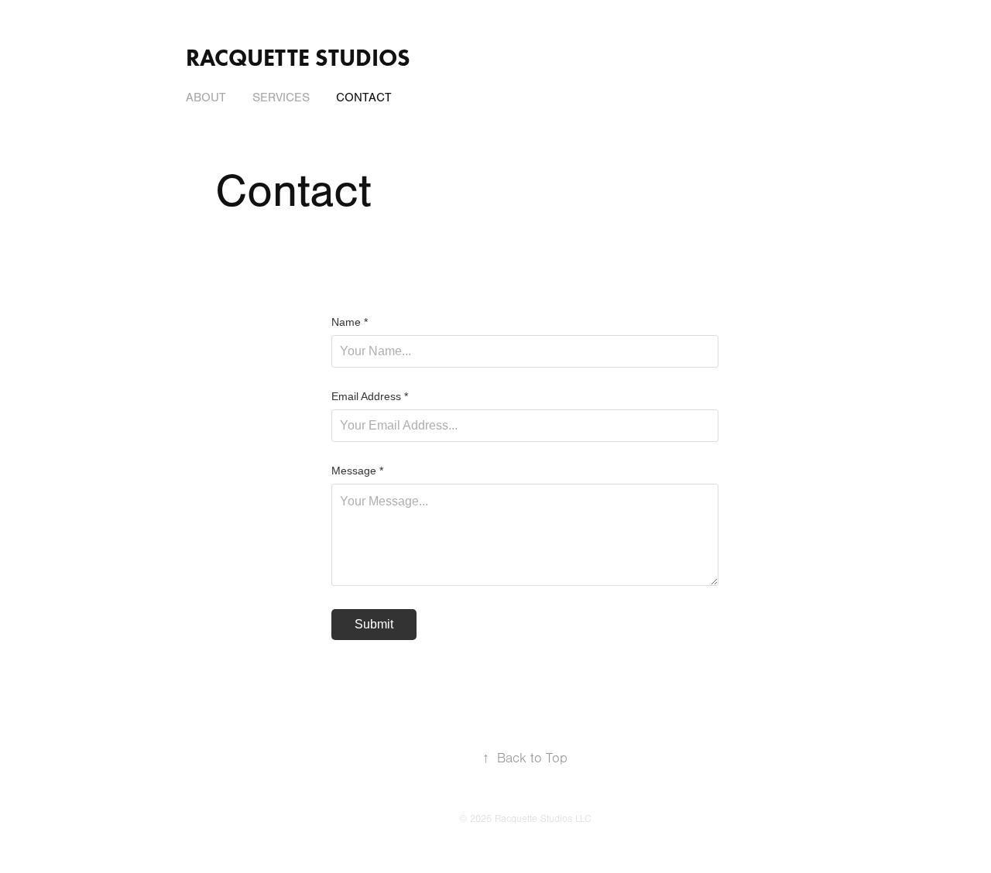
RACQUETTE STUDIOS (298, 57)
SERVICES (281, 97)
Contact (364, 97)
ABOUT (206, 97)
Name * (349, 322)
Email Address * (369, 396)
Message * (357, 470)
